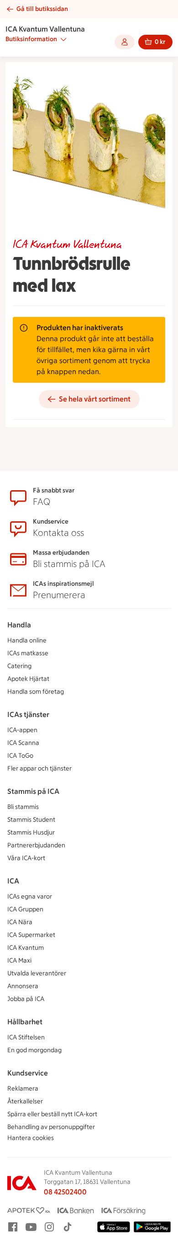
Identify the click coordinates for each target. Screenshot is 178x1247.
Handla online (27, 640)
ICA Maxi (19, 960)
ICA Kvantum (25, 948)
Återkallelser (25, 1101)
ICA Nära (19, 922)
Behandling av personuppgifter (51, 1127)
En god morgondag (34, 1050)
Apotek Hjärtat (28, 679)
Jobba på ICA (25, 999)
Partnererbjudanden (36, 845)
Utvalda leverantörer (36, 973)
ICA (13, 881)
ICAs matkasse (27, 653)
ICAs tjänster (28, 714)
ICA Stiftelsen (26, 1037)
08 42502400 (65, 1192)
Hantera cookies (30, 1138)
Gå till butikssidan (42, 9)
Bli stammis (23, 807)
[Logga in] (125, 42)
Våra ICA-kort (26, 858)
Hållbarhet (24, 1021)
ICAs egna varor (29, 896)
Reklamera (22, 1088)
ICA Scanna (23, 743)
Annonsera (22, 986)
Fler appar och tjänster (39, 768)
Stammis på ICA (33, 791)
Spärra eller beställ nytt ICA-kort (52, 1114)
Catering (19, 666)
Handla (19, 625)
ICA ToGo (20, 756)
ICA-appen (22, 730)
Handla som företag (35, 692)
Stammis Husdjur (31, 832)
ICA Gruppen (25, 909)
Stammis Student (31, 820)
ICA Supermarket (31, 935)
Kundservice (27, 1073)
